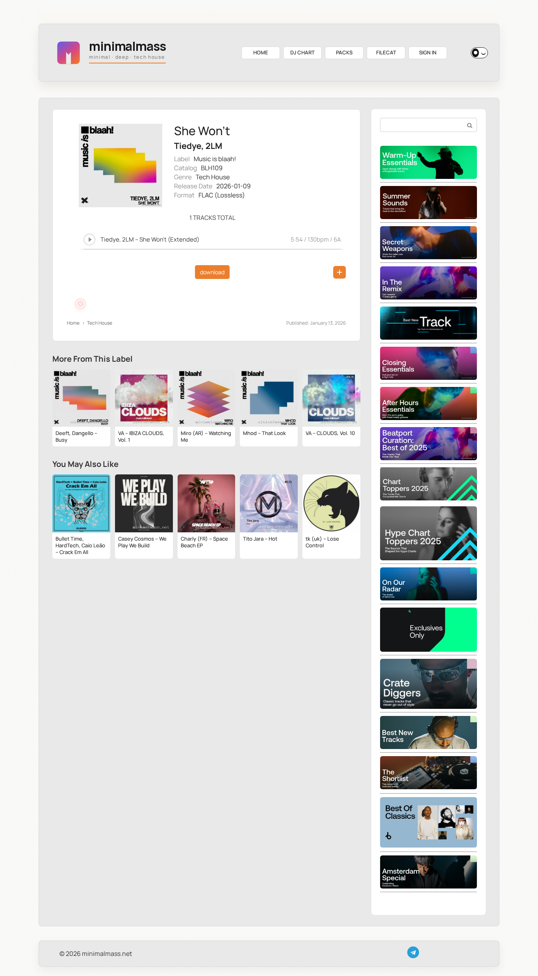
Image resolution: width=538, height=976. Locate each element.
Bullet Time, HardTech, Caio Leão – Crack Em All (80, 545)
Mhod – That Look (264, 433)
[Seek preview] (212, 247)
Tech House (213, 177)
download (212, 272)
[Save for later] (339, 272)
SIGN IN (427, 52)
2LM (214, 146)
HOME (260, 52)
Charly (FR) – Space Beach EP (204, 542)
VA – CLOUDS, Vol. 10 (330, 433)
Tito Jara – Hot (260, 538)
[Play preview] (89, 239)
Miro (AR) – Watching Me (206, 436)
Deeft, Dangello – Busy (76, 436)
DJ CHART (302, 52)
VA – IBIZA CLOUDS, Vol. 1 (141, 436)
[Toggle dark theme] (479, 52)
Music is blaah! (215, 158)
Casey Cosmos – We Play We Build (142, 542)
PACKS (344, 52)
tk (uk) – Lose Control (322, 542)
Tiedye (187, 146)
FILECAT (386, 52)
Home (73, 323)
